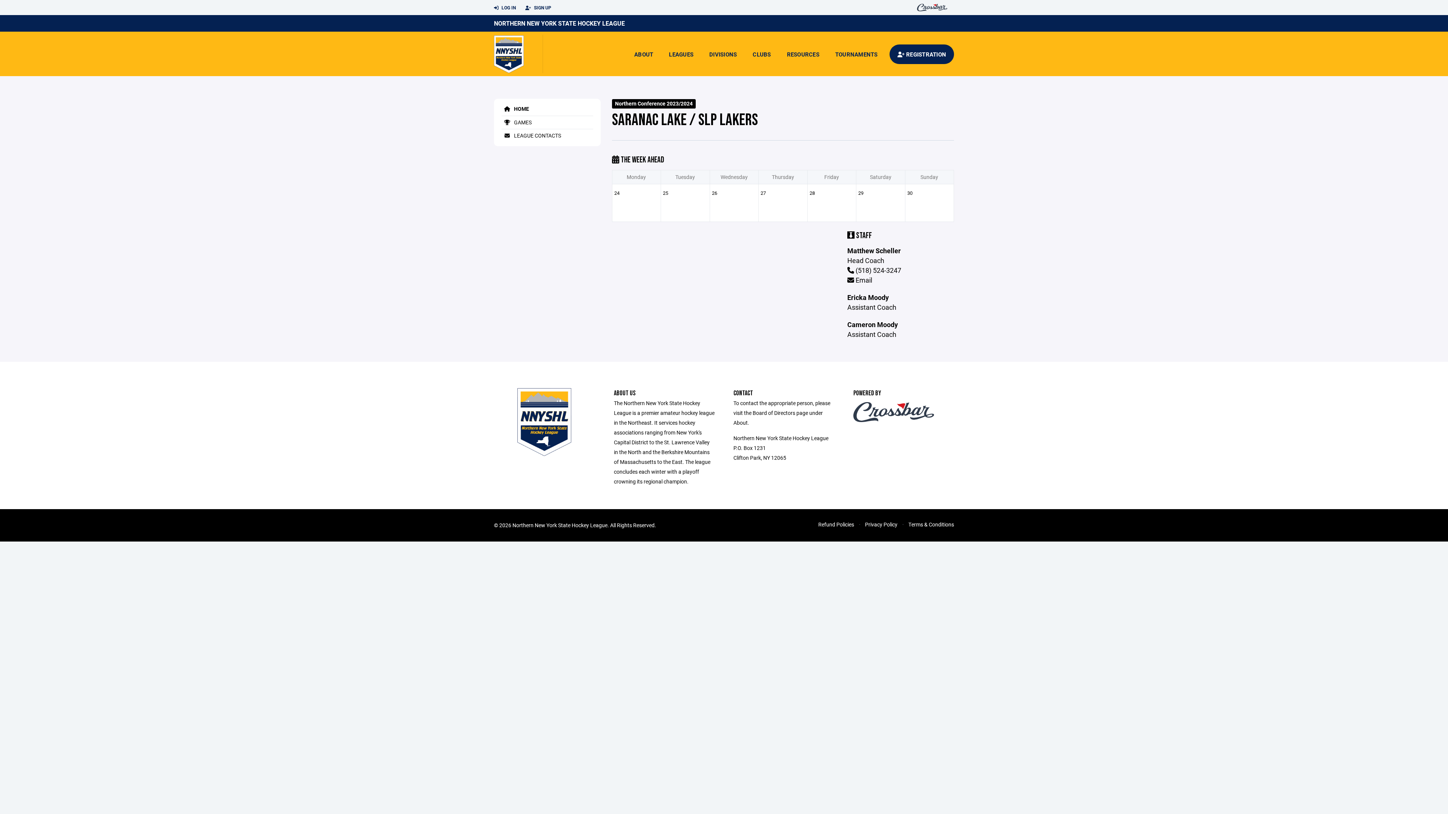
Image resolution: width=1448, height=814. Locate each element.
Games (522, 122)
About (643, 54)
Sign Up (542, 8)
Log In (508, 8)
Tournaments (856, 54)
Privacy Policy (881, 524)
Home (521, 108)
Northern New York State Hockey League (559, 23)
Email (863, 280)
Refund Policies (836, 524)
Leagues (681, 54)
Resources (803, 54)
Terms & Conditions (931, 524)
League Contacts (537, 135)
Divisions (723, 54)
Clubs (762, 54)
